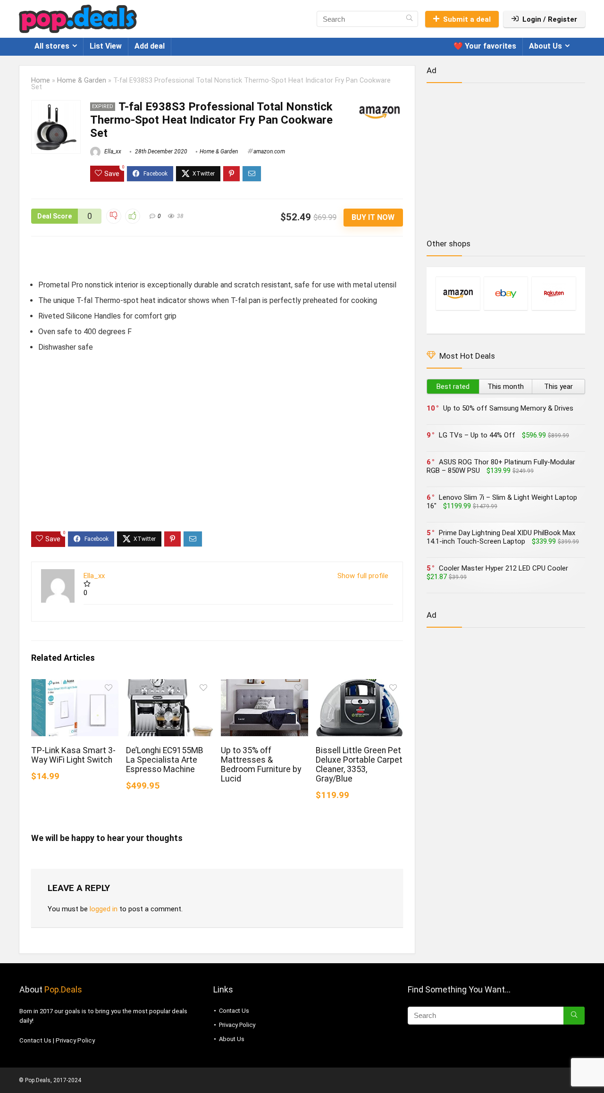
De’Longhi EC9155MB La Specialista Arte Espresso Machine (164, 760)
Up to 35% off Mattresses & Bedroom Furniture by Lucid (261, 764)
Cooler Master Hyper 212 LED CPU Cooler (503, 568)
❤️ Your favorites (484, 46)
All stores (51, 46)
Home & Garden (81, 80)
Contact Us (35, 1040)
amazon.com (269, 151)
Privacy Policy (75, 1040)
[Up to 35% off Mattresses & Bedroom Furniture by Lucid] (264, 685)
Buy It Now (373, 217)
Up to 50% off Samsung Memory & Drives (508, 408)
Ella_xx (112, 151)
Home (40, 80)
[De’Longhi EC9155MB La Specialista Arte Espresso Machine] (169, 685)
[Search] (409, 19)
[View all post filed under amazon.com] (457, 293)
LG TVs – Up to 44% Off (477, 435)
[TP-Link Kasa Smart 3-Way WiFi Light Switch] (74, 685)
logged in (103, 909)
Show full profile (362, 576)
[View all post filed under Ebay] (506, 293)
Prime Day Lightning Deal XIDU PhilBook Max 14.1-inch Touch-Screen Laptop (501, 537)
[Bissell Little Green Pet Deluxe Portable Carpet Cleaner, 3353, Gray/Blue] (359, 685)
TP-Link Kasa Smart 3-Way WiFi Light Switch (73, 755)
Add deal (149, 46)
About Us (545, 46)
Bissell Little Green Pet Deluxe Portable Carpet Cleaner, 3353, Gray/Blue (359, 764)
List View (106, 46)
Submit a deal (467, 19)
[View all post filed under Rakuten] (553, 293)
